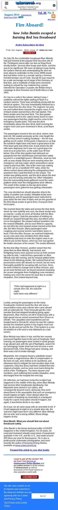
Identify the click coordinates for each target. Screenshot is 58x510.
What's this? (51, 19)
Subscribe (30, 6)
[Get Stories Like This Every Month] (29, 54)
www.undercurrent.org (25, 445)
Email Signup (22, 6)
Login (36, 6)
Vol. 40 (42, 12)
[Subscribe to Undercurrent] (29, 479)
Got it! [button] (43, 496)
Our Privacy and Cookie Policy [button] (15, 504)
